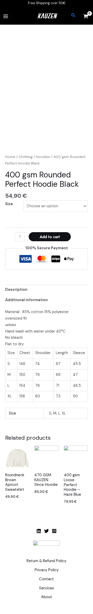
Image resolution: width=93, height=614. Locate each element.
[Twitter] (46, 531)
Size (9, 204)
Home (10, 157)
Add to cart (50, 236)
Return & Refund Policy (46, 560)
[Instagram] (54, 531)
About (46, 597)
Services (46, 588)
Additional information (26, 300)
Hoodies (43, 157)
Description (16, 289)
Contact (46, 579)
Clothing (26, 157)
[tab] (46, 290)
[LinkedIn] (38, 531)
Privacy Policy (47, 570)
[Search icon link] (73, 15)
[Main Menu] (5, 16)
